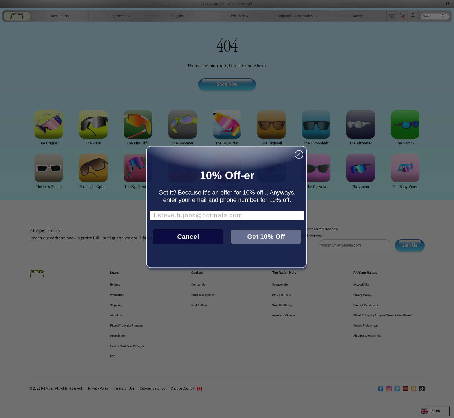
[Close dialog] (299, 154)
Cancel (188, 236)
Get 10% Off (266, 236)
